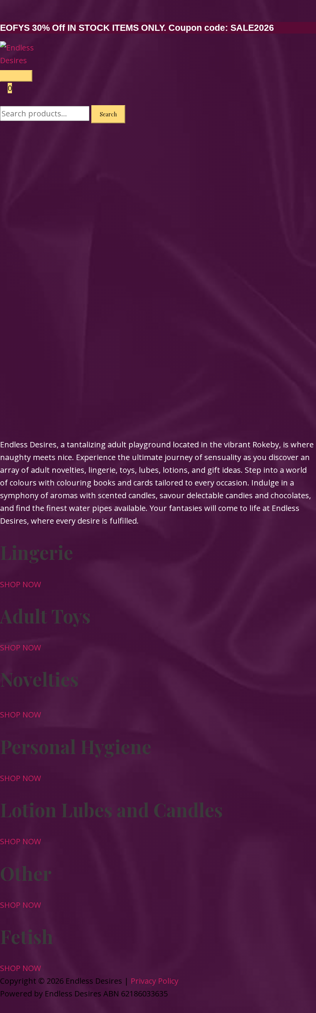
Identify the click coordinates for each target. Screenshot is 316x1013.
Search (108, 114)
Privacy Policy (154, 981)
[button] (20, 584)
